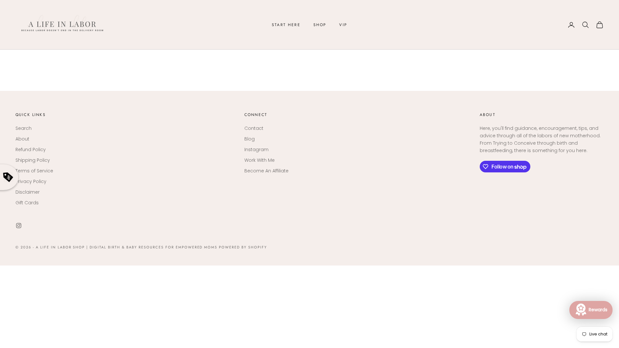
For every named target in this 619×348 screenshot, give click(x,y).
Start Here (286, 25)
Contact (253, 128)
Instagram (256, 149)
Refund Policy (30, 149)
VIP (343, 25)
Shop (320, 25)
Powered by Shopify (243, 247)
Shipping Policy (32, 160)
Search (23, 128)
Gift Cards (27, 202)
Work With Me (259, 160)
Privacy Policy (30, 181)
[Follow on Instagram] (18, 225)
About (22, 139)
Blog (249, 139)
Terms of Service (34, 171)
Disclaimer (27, 192)
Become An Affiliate (266, 171)
